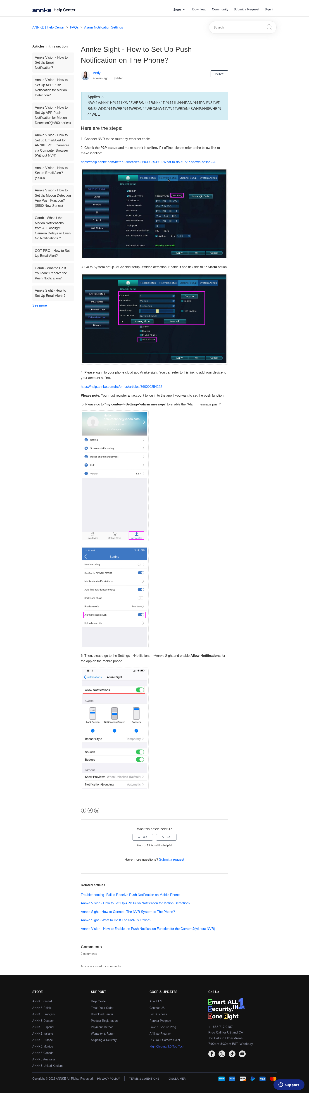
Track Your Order (102, 1008)
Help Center (64, 10)
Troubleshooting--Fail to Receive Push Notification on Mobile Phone (130, 895)
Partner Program (160, 1020)
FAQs (74, 27)
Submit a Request (246, 9)
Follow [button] (219, 73)
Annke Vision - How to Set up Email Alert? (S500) (51, 173)
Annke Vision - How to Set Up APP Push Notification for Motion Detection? (51, 87)
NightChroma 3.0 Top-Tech (167, 1046)
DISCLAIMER (177, 1078)
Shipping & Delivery (104, 1040)
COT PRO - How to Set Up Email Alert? (52, 253)
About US (156, 1001)
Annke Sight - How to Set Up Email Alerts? (50, 293)
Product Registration (104, 1020)
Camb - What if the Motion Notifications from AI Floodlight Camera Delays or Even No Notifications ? (53, 228)
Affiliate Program (160, 1033)
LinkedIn (97, 810)
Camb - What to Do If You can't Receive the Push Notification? (51, 273)
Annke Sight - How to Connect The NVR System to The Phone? (128, 912)
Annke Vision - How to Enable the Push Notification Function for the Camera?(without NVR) (148, 929)
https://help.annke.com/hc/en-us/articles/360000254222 (121, 386)
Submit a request (171, 859)
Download (199, 9)
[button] (180, 9)
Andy (97, 73)
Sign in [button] (269, 9)
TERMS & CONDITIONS (144, 1078)
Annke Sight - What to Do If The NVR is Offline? (116, 920)
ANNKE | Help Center (48, 27)
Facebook (83, 810)
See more (39, 305)
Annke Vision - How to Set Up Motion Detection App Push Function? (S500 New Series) (53, 197)
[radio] (143, 837)
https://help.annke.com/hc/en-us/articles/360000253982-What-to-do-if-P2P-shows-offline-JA (148, 162)
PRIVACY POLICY (108, 1078)
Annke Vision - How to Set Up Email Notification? (51, 62)
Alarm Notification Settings (103, 27)
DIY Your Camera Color (165, 1040)
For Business (158, 1014)
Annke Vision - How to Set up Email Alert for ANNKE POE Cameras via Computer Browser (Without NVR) (52, 145)
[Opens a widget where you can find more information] (288, 1085)
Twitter (90, 810)
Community (220, 9)
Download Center (102, 1014)
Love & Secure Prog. (163, 1027)
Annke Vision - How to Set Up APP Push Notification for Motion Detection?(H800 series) (53, 115)
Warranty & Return (103, 1033)
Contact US (157, 1008)
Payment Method (102, 1027)
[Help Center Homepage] (43, 11)
